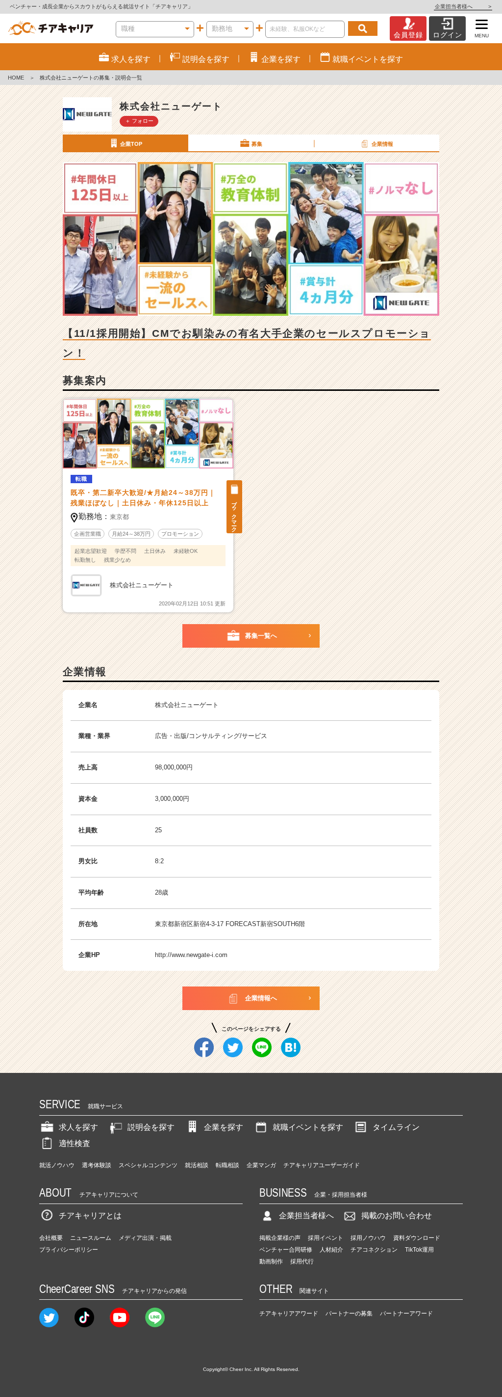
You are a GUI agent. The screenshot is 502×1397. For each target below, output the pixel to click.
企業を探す (223, 1127)
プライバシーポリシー (68, 1249)
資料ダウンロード (416, 1237)
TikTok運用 (419, 1249)
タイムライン (396, 1127)
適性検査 (74, 1143)
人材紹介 (331, 1249)
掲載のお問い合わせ (396, 1215)
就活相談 (196, 1165)
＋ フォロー (139, 121)
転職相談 (227, 1165)
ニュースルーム (90, 1237)
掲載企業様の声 (280, 1237)
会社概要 (51, 1237)
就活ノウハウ (57, 1165)
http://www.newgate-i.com (191, 955)
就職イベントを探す (308, 1127)
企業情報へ (261, 998)
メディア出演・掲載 (145, 1237)
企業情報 (382, 144)
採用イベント (325, 1237)
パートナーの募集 (349, 1313)
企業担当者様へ (463, 6)
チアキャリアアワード (288, 1313)
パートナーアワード (406, 1313)
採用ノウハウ (368, 1237)
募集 (256, 144)
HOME (16, 78)
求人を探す (78, 1127)
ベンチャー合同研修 (285, 1249)
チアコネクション (374, 1249)
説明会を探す (151, 1127)
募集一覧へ (261, 635)
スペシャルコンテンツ (148, 1165)
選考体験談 (96, 1165)
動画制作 (271, 1261)
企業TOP (131, 144)
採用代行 (302, 1261)
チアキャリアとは (90, 1215)
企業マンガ (261, 1165)
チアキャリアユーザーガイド (321, 1165)
